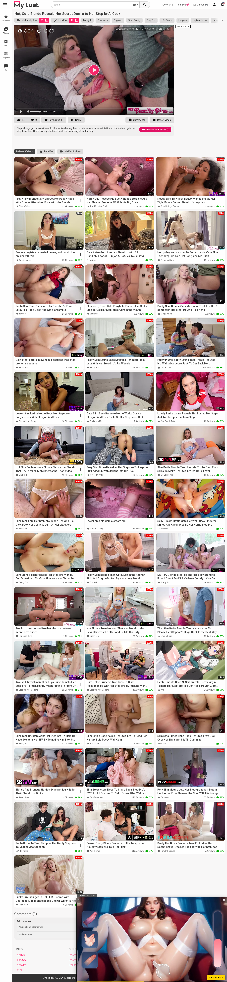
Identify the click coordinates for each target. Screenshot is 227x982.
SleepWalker (24, 206)
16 (72, 20)
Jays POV (23, 905)
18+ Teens (167, 20)
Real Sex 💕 (183, 4)
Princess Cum (167, 260)
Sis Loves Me (96, 421)
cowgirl (217, 20)
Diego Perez (166, 314)
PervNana (165, 797)
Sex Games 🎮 (200, 4)
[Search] (145, 4)
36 (42, 20)
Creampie (103, 20)
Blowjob (87, 20)
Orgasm (118, 20)
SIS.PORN (23, 475)
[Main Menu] (4, 5)
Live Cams (168, 4)
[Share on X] (167, 29)
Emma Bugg (166, 636)
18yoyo (22, 314)
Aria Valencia (25, 260)
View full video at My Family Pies (134, 28)
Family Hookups (168, 851)
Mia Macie (94, 743)
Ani (162, 690)
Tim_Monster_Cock (98, 206)
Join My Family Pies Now (153, 129)
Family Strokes (96, 797)
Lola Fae (62, 20)
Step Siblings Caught (170, 206)
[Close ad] (224, 900)
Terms (21, 955)
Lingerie (182, 20)
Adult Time (95, 851)
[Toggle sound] (79, 900)
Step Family (134, 20)
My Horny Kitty (96, 475)
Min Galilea (166, 367)
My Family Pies (29, 20)
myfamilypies (200, 20)
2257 (19, 970)
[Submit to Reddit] (160, 29)
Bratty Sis (23, 367)
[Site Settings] (222, 4)
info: (19, 949)
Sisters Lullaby (96, 529)
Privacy (21, 960)
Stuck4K (93, 582)
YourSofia (94, 314)
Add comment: (25, 921)
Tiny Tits (151, 20)
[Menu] (214, 4)
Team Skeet (24, 797)
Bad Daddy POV (168, 421)
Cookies (22, 965)
